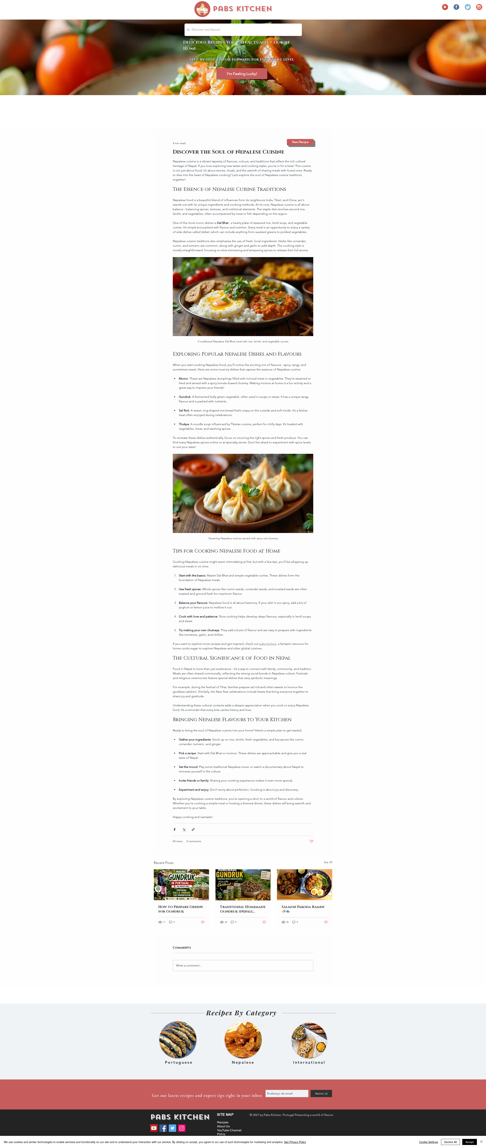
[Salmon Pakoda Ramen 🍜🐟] (304, 884)
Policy (221, 1134)
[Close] (481, 1142)
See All (328, 862)
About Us (223, 1126)
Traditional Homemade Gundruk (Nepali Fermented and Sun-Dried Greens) (242, 909)
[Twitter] (172, 1128)
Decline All (450, 1142)
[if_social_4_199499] (445, 7)
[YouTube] (154, 1128)
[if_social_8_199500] (468, 7)
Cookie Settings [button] (428, 1142)
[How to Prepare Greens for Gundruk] (181, 884)
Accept (469, 1142)
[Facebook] (163, 1128)
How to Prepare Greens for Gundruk (180, 909)
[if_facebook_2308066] (456, 7)
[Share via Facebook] (174, 829)
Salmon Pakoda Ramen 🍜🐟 (303, 909)
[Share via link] (193, 829)
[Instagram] (181, 1128)
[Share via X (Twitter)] (184, 829)
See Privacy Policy (295, 1142)
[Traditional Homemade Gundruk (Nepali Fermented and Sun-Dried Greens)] (243, 884)
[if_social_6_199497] (479, 7)
